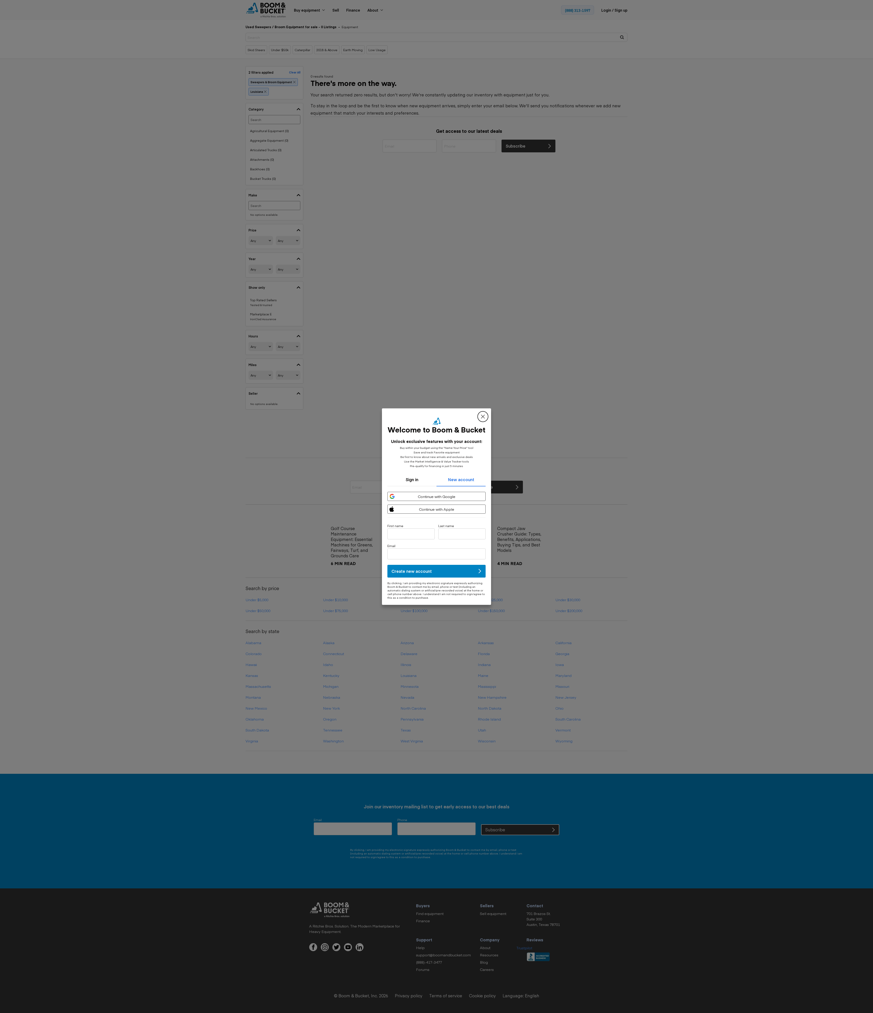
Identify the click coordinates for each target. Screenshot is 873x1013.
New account (461, 479)
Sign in (412, 479)
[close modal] (482, 416)
